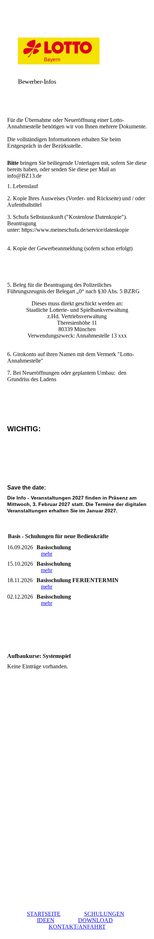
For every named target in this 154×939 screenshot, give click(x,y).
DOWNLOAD (95, 920)
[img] (77, 51)
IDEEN (45, 920)
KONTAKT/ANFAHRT (77, 927)
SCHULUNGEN (104, 914)
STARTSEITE (44, 914)
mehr (46, 554)
